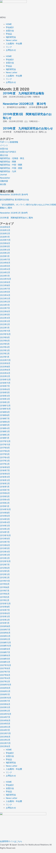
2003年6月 (5, 737)
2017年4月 (5, 457)
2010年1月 (4, 623)
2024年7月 (5, 259)
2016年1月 (4, 487)
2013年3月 (5, 555)
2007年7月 (5, 672)
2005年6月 (5, 704)
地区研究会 (11, 37)
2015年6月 (5, 493)
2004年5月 (5, 723)
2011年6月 (4, 594)
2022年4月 (5, 318)
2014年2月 (5, 529)
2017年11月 (5, 444)
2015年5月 (5, 496)
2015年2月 (5, 503)
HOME (9, 24)
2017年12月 (5, 441)
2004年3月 (5, 727)
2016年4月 (5, 477)
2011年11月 (5, 581)
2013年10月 (5, 535)
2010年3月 (5, 616)
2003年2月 (5, 740)
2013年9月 (5, 538)
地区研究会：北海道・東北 (12, 158)
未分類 (3, 184)
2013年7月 (5, 542)
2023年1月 (5, 305)
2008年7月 (5, 652)
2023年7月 (5, 289)
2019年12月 (5, 379)
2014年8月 (5, 513)
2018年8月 (5, 415)
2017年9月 (5, 448)
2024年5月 (5, 266)
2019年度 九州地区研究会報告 (23, 93)
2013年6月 (5, 545)
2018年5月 (5, 425)
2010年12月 (5, 603)
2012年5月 (5, 571)
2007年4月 (5, 678)
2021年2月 (5, 353)
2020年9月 (5, 363)
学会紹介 (10, 27)
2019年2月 (5, 402)
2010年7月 (5, 610)
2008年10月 (5, 646)
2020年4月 (5, 373)
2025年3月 (5, 250)
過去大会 (4, 155)
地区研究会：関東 (8, 161)
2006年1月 (5, 694)
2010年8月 (5, 607)
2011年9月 (4, 584)
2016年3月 (5, 480)
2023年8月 (5, 285)
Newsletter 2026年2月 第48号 (14, 213)
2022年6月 (5, 311)
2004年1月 (5, 730)
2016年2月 (5, 483)
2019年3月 (5, 399)
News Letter (11, 40)
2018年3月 (5, 431)
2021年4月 (5, 347)
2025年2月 (5, 253)
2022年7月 (5, 308)
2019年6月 (5, 389)
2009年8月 (5, 626)
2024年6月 (5, 263)
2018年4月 (5, 428)
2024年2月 (5, 272)
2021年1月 (4, 357)
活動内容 (4, 181)
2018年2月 (5, 435)
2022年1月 (5, 328)
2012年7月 (5, 564)
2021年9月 (5, 337)
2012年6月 (5, 568)
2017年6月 (5, 451)
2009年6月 (5, 633)
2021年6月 (5, 340)
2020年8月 (5, 366)
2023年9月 (5, 282)
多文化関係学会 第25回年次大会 (14, 199)
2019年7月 (5, 386)
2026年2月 (5, 233)
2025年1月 (5, 256)
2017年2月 (5, 464)
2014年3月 (5, 525)
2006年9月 (5, 688)
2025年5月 (5, 246)
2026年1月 (5, 237)
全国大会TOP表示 (8, 152)
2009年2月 (5, 639)
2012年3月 (5, 574)
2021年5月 (5, 344)
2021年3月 (5, 350)
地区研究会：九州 (8, 171)
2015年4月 (5, 499)
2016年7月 (5, 470)
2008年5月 (5, 659)
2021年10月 (5, 334)
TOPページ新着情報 (9, 142)
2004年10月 (5, 714)
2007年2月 (5, 681)
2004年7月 (5, 717)
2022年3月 (5, 321)
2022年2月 (5, 324)
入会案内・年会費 (14, 43)
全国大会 (10, 30)
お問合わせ (11, 50)
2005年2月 (5, 711)
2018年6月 (5, 422)
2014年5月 (5, 519)
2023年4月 (5, 295)
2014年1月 (4, 532)
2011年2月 (4, 600)
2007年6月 (5, 675)
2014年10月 (5, 509)
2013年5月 (5, 548)
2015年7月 (5, 490)
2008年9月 (5, 649)
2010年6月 (5, 613)
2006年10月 (5, 684)
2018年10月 (5, 409)
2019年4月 (5, 396)
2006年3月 (5, 691)
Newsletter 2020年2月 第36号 (24, 104)
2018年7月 (5, 418)
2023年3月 (5, 298)
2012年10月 (5, 561)
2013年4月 (5, 552)
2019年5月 (5, 392)
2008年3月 (5, 662)
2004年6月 (5, 720)
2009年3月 (5, 636)
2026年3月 (5, 230)
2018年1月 (4, 438)
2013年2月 (5, 558)
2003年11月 (5, 733)
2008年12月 (5, 642)
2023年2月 (5, 301)
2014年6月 (5, 516)
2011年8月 (4, 587)
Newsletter (5, 178)
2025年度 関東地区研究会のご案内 (16, 218)
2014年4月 (5, 522)
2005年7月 (5, 701)
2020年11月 (5, 360)
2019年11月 (5, 383)
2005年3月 (5, 707)
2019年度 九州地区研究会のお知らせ (28, 128)
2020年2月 (5, 376)
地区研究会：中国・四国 (11, 168)
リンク (9, 47)
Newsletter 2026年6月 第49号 (14, 194)
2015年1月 (4, 506)
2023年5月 (5, 292)
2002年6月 (5, 746)
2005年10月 (5, 698)
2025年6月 (5, 243)
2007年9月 (5, 668)
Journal (3, 174)
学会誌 (9, 34)
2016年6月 (5, 474)
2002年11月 (5, 743)
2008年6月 (5, 655)
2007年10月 (5, 665)
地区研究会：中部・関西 (11, 165)
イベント (4, 145)
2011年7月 (4, 590)
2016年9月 (5, 467)
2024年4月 (5, 269)
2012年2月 (5, 577)
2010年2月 (5, 620)
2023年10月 (5, 279)
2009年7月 (5, 629)
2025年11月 (5, 240)
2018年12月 (5, 405)
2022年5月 (5, 314)
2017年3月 (5, 460)
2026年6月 (5, 227)
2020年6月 (5, 370)
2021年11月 (5, 331)
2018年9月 (5, 412)
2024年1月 (5, 276)
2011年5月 (4, 597)
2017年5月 (5, 454)
